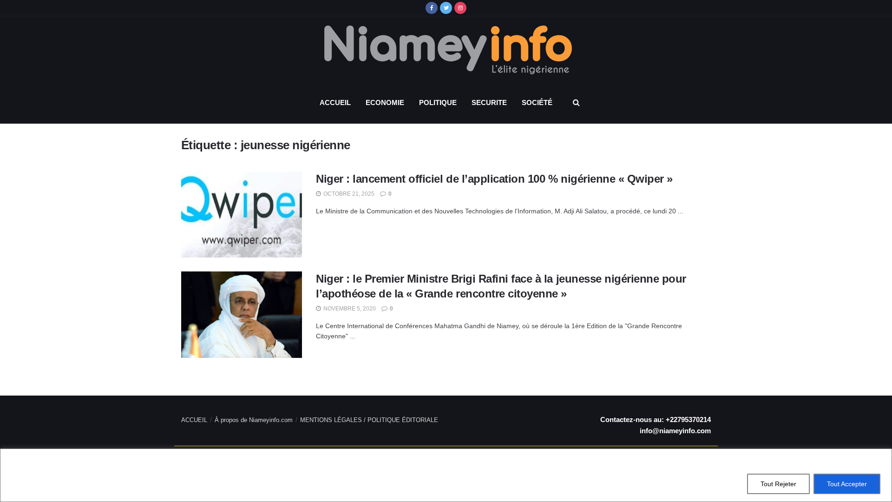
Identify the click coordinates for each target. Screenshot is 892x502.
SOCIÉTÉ (537, 102)
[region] (446, 475)
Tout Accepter (847, 484)
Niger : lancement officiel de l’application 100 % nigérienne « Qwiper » (494, 178)
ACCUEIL (335, 102)
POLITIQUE (438, 102)
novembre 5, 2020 (349, 308)
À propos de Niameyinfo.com (254, 419)
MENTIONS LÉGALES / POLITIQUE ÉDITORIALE (369, 419)
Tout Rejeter (778, 484)
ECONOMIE (385, 102)
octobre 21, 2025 (348, 194)
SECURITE (489, 102)
